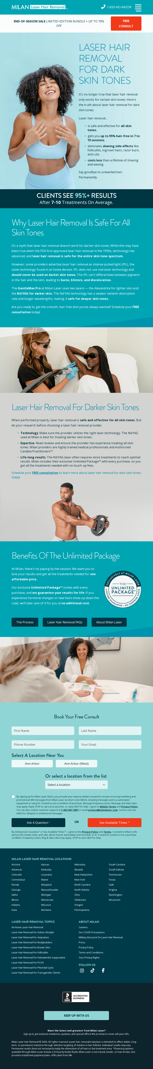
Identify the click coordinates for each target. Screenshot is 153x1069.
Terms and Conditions (91, 952)
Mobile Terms (108, 806)
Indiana (16, 904)
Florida (15, 884)
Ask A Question (38, 823)
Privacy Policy (129, 806)
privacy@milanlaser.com (103, 810)
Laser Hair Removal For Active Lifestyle (33, 932)
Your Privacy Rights (89, 957)
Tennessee (115, 874)
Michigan (46, 894)
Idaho (15, 894)
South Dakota (116, 869)
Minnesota (47, 899)
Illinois (15, 899)
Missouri (46, 904)
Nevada (78, 869)
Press (82, 942)
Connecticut (18, 879)
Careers (83, 927)
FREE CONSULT (126, 23)
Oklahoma (80, 899)
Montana (46, 910)
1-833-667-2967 (69, 810)
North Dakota (81, 889)
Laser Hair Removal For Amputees (30, 937)
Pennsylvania (81, 910)
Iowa (14, 910)
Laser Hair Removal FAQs (64, 622)
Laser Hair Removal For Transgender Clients (36, 972)
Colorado (17, 874)
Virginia (113, 889)
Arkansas (17, 869)
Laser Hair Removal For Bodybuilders (32, 942)
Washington (115, 894)
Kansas (45, 864)
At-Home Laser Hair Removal (27, 927)
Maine (44, 879)
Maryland (46, 884)
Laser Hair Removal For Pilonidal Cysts (33, 967)
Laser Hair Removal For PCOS (28, 962)
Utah (111, 884)
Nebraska (79, 864)
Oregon (78, 904)
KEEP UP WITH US (76, 1016)
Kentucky (46, 869)
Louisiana (46, 874)
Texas (112, 879)
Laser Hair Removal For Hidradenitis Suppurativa (38, 957)
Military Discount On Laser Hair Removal (101, 937)
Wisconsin (114, 899)
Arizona (16, 864)
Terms (107, 831)
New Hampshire (83, 874)
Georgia (16, 889)
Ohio (77, 894)
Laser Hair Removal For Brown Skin (31, 947)
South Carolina (117, 864)
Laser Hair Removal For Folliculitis (30, 952)
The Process (25, 622)
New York (79, 879)
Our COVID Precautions (92, 932)
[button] (137, 8)
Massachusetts (49, 889)
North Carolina (82, 884)
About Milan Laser (109, 622)
